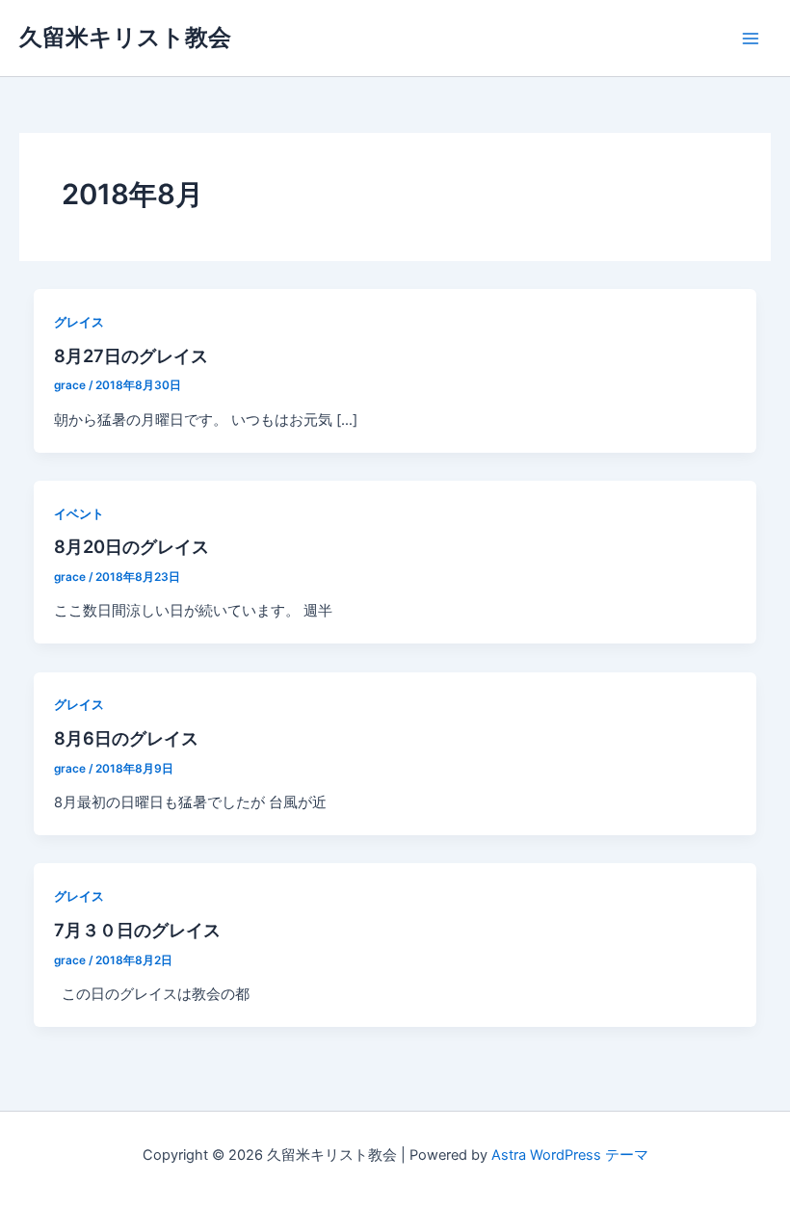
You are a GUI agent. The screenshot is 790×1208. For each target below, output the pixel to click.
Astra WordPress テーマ (569, 1155)
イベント (79, 514)
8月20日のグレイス (131, 546)
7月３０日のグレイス (137, 929)
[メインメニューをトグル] (750, 38)
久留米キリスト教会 (125, 37)
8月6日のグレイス (126, 737)
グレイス (79, 322)
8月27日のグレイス (131, 355)
